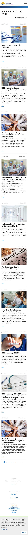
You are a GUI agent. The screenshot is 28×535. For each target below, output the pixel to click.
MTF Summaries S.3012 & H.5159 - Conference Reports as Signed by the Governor (13, 179)
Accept (24, 532)
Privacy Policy (4, 529)
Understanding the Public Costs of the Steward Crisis (13, 225)
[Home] (7, 3)
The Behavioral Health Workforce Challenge (10, 268)
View (2, 61)
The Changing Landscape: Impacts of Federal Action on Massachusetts (12, 135)
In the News (14, 510)
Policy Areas (14, 507)
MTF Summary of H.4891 (10, 353)
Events (14, 512)
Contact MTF (14, 498)
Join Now (14, 484)
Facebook (12, 494)
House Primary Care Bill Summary (10, 46)
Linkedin (16, 494)
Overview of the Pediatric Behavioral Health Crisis (11, 311)
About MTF (14, 505)
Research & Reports (14, 508)
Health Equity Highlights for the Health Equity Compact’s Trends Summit (12, 441)
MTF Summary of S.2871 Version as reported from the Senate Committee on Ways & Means (13, 396)
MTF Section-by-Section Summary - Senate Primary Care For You (13, 90)
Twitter (14, 494)
